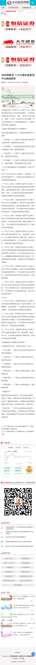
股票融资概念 (26, 563)
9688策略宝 (24, 82)
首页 (2, 8)
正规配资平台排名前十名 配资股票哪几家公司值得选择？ (19, 532)
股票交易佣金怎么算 (26, 576)
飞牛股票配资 (9, 567)
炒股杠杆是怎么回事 (9, 580)
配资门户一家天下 (9, 563)
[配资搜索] (33, 3)
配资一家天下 (9, 558)
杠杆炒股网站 (26, 567)
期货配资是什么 (25, 572)
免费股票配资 (26, 558)
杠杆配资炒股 (13, 7)
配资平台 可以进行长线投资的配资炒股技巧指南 (19, 546)
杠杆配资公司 (26, 8)
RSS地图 (14, 658)
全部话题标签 (18, 585)
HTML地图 (21, 658)
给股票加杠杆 (9, 572)
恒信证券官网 (30, 13)
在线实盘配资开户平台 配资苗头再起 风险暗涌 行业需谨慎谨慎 (20, 528)
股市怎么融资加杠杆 (26, 580)
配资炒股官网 (9, 576)
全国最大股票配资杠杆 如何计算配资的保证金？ (19, 541)
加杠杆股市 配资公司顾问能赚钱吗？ (16, 537)
